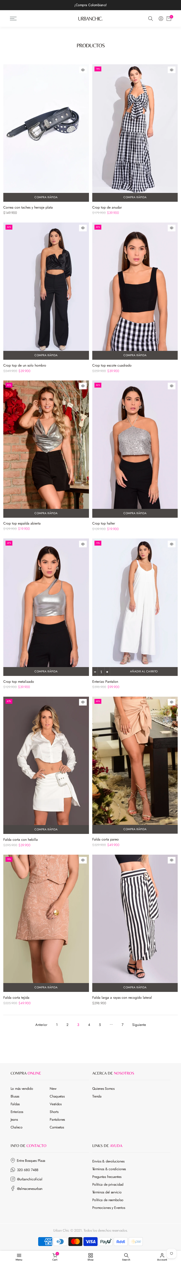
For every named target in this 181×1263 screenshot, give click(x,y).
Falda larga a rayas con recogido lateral (122, 997)
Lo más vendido (22, 1088)
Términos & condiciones (109, 1169)
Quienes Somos (103, 1088)
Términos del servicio (107, 1192)
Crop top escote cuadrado (112, 365)
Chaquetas (57, 1096)
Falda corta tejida (16, 997)
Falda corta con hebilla (20, 839)
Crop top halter (103, 523)
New (53, 1088)
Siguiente (139, 1024)
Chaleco (17, 1127)
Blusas (15, 1096)
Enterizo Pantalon (105, 681)
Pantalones (57, 1119)
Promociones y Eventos (108, 1207)
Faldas (15, 1104)
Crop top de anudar (107, 207)
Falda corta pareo (105, 839)
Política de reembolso (107, 1199)
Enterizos (17, 1111)
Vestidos (56, 1104)
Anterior (41, 1024)
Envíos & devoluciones (108, 1161)
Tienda (97, 1096)
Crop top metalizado (18, 681)
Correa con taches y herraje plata (28, 207)
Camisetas (57, 1127)
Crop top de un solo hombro (24, 365)
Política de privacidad (107, 1184)
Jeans (14, 1119)
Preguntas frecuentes (106, 1176)
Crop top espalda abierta (22, 523)
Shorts (54, 1111)
